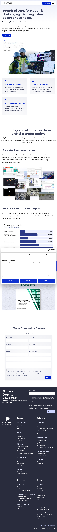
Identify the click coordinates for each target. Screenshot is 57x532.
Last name (31, 337)
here (28, 375)
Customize (28, 280)
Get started (47, 3)
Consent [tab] (10, 254)
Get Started (7, 35)
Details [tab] (28, 254)
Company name (33, 351)
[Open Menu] (53, 3)
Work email (9, 344)
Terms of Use (51, 525)
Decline (10, 280)
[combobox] (28, 359)
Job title (8, 351)
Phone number (33, 344)
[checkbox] (6, 370)
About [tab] (47, 254)
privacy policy (32, 371)
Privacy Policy (42, 525)
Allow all (46, 280)
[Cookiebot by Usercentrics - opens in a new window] (48, 250)
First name (9, 337)
